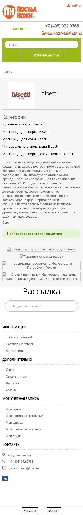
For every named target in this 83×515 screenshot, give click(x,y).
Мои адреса (14, 422)
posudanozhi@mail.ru (24, 468)
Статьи (11, 390)
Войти (76, 5)
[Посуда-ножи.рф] (19, 11)
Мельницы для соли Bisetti (24, 139)
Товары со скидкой (19, 337)
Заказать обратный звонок (62, 32)
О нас (10, 369)
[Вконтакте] (5, 478)
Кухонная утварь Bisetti (22, 124)
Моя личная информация (23, 429)
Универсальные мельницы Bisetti (30, 146)
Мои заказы (14, 409)
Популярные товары (20, 344)
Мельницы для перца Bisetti (26, 131)
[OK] (72, 306)
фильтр (54, 510)
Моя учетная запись (20, 398)
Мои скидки (14, 436)
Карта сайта (14, 351)
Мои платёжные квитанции (24, 416)
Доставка (12, 383)
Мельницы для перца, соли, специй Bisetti (37, 153)
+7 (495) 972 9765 (62, 25)
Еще (5, 222)
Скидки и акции (16, 376)
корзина (30, 510)
